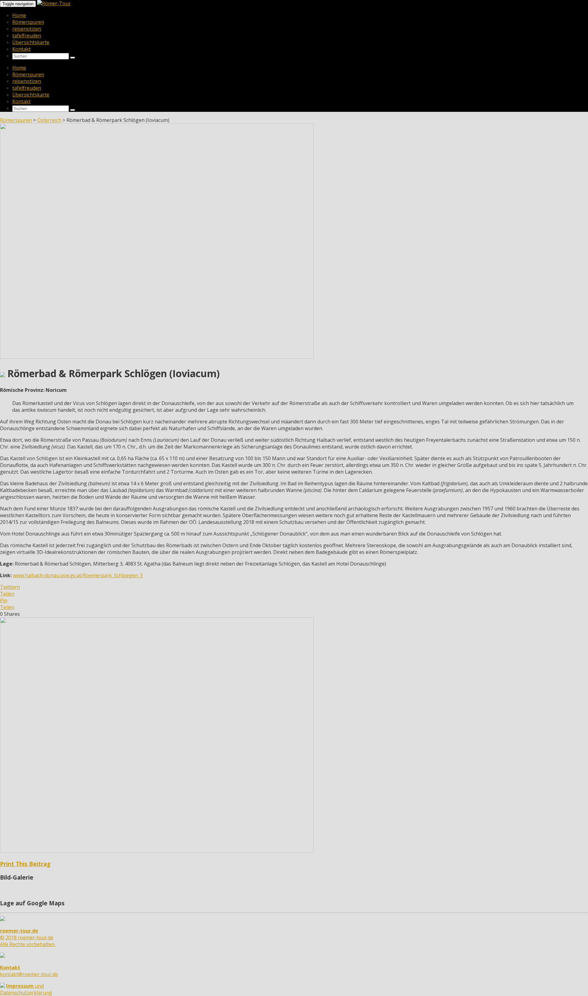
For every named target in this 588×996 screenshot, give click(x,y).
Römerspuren (28, 22)
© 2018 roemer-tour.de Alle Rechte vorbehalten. (27, 937)
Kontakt (21, 49)
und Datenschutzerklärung (26, 989)
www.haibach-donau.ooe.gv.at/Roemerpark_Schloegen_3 (78, 575)
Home (19, 15)
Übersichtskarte (30, 42)
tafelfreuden (26, 35)
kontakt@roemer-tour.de (29, 971)
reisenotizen (26, 28)
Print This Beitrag (25, 864)
